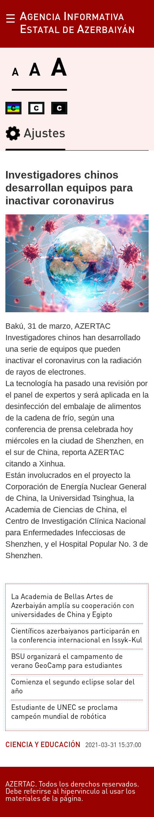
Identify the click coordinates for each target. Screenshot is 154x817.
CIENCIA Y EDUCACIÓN (42, 745)
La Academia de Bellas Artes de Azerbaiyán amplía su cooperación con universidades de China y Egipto (72, 606)
